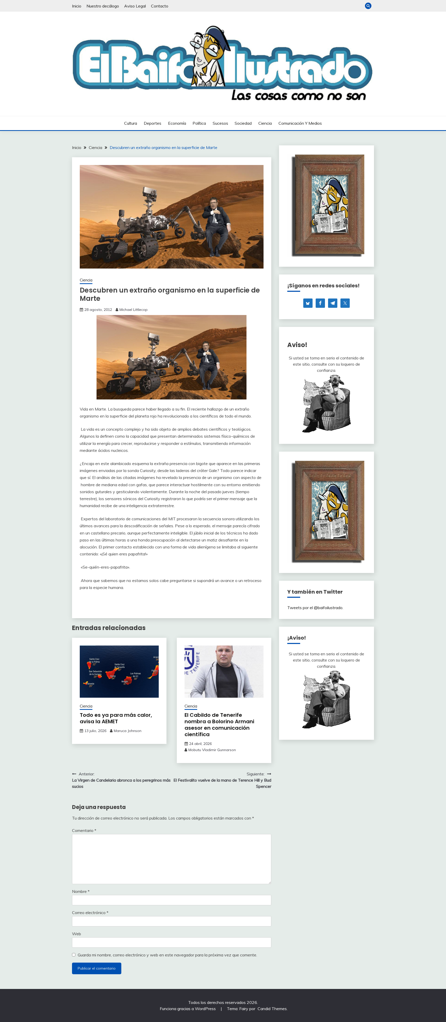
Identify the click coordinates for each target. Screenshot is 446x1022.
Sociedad (243, 123)
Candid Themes (272, 1008)
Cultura (130, 123)
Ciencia (265, 123)
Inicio (76, 6)
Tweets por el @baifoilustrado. (315, 607)
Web (76, 933)
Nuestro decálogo (102, 6)
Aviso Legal (135, 6)
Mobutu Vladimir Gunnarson (212, 750)
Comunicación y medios (300, 123)
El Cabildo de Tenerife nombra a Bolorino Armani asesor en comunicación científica (219, 724)
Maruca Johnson (127, 730)
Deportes (152, 123)
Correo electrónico (90, 912)
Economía (177, 123)
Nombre (81, 891)
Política (199, 123)
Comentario (84, 830)
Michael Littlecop (134, 309)
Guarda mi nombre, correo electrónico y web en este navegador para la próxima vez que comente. (167, 954)
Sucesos (220, 123)
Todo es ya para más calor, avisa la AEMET (116, 718)
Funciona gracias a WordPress (188, 1008)
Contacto (159, 6)
